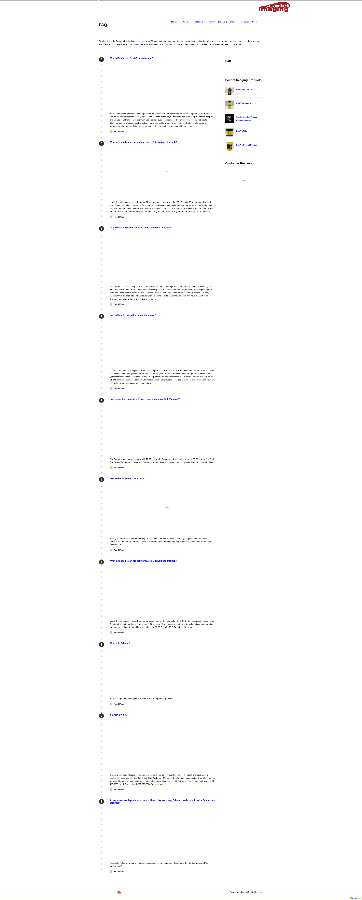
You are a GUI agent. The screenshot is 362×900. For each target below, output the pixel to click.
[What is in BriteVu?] (162, 670)
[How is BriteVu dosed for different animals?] (162, 341)
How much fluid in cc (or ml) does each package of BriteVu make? (145, 399)
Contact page (139, 44)
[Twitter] (105, 893)
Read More (119, 131)
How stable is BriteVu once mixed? (128, 478)
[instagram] (115, 893)
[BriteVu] (275, 7)
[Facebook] (110, 893)
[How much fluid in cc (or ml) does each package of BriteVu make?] (168, 428)
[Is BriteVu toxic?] (168, 744)
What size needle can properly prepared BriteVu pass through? (143, 142)
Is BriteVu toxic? (118, 714)
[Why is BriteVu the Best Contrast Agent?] (162, 85)
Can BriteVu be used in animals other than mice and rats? (140, 227)
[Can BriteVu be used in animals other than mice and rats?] (166, 256)
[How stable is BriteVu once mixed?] (168, 507)
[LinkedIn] (101, 893)
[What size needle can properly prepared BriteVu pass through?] (168, 171)
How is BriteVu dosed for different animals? (133, 315)
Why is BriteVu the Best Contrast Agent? (131, 58)
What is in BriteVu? (120, 643)
